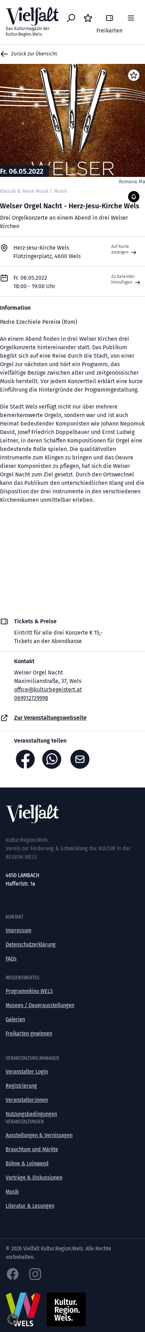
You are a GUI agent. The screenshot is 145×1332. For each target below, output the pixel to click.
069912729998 (31, 698)
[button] (12, 1319)
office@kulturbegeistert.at (48, 689)
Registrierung (21, 1085)
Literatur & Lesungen (30, 1205)
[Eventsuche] (71, 18)
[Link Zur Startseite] (72, 813)
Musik (12, 1191)
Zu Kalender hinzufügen (123, 279)
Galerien (15, 1019)
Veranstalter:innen (27, 1099)
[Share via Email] (81, 759)
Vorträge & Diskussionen (34, 1177)
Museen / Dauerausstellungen (40, 1005)
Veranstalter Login (27, 1071)
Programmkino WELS (29, 991)
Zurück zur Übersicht (34, 54)
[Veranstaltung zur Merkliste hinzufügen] (133, 75)
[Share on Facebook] (25, 759)
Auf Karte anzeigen (120, 249)
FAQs (11, 958)
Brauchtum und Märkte (32, 1149)
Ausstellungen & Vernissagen (39, 1135)
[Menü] (130, 18)
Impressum (18, 930)
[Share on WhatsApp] (53, 759)
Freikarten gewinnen (29, 1033)
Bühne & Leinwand (27, 1163)
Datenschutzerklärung (31, 944)
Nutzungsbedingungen (31, 1114)
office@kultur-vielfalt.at (33, 892)
